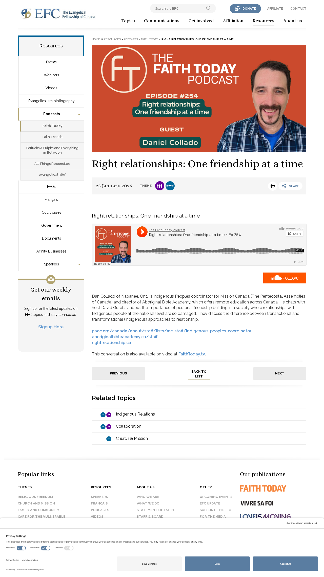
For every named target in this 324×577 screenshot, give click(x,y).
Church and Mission (36, 503)
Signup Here (51, 326)
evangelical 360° (52, 174)
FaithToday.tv (191, 354)
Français (51, 199)
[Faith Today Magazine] (273, 488)
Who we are (148, 497)
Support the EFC (215, 510)
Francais (99, 503)
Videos (51, 88)
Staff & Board (150, 516)
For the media (213, 516)
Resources (263, 20)
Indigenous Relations (135, 414)
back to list (199, 374)
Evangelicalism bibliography (51, 101)
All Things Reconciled (52, 164)
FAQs (51, 187)
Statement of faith (155, 510)
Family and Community (38, 510)
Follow (291, 278)
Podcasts (51, 114)
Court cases (51, 212)
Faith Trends (52, 137)
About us (293, 20)
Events (51, 62)
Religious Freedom (35, 497)
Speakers (51, 264)
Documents (51, 238)
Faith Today (52, 126)
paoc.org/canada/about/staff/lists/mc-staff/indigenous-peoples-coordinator (171, 331)
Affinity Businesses (51, 251)
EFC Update (210, 503)
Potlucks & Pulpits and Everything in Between (52, 150)
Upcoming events (216, 497)
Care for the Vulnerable (41, 516)
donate (249, 8)
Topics (128, 20)
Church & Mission (132, 438)
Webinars (51, 75)
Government (51, 225)
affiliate (275, 8)
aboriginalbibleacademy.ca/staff (124, 336)
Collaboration (128, 426)
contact (298, 8)
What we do (148, 503)
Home (96, 39)
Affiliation (233, 20)
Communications (161, 20)
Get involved (201, 20)
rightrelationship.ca (111, 342)
